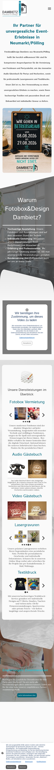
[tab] (23, 421)
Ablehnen (22, 767)
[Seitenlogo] (14, 8)
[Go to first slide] (43, 415)
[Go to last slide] (11, 585)
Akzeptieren (27, 343)
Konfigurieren (41, 762)
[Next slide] (43, 538)
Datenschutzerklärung (27, 338)
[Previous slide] (11, 415)
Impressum (29, 762)
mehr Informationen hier (27, 695)
